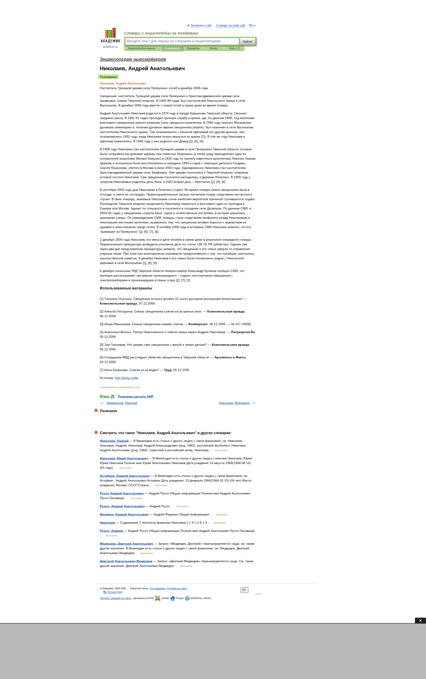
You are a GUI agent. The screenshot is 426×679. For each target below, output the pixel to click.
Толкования (171, 48)
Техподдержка (158, 588)
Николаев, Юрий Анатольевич (124, 458)
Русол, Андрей (111, 531)
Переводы (193, 48)
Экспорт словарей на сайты (115, 598)
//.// (126, 378)
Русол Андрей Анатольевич (122, 493)
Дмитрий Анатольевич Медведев (126, 561)
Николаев (107, 522)
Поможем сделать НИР (136, 396)
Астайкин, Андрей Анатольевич (125, 476)
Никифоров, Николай (121, 403)
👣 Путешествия (112, 592)
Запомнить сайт (201, 25)
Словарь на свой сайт (231, 25)
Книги (213, 48)
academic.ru (110, 46)
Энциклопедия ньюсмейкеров (143, 48)
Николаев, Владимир (234, 403)
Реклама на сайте (177, 588)
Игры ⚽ (234, 48)
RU (251, 25)
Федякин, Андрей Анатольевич (124, 514)
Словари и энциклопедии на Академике (161, 33)
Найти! (247, 41)
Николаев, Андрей (114, 441)
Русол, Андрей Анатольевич (122, 506)
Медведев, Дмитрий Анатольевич (126, 543)
